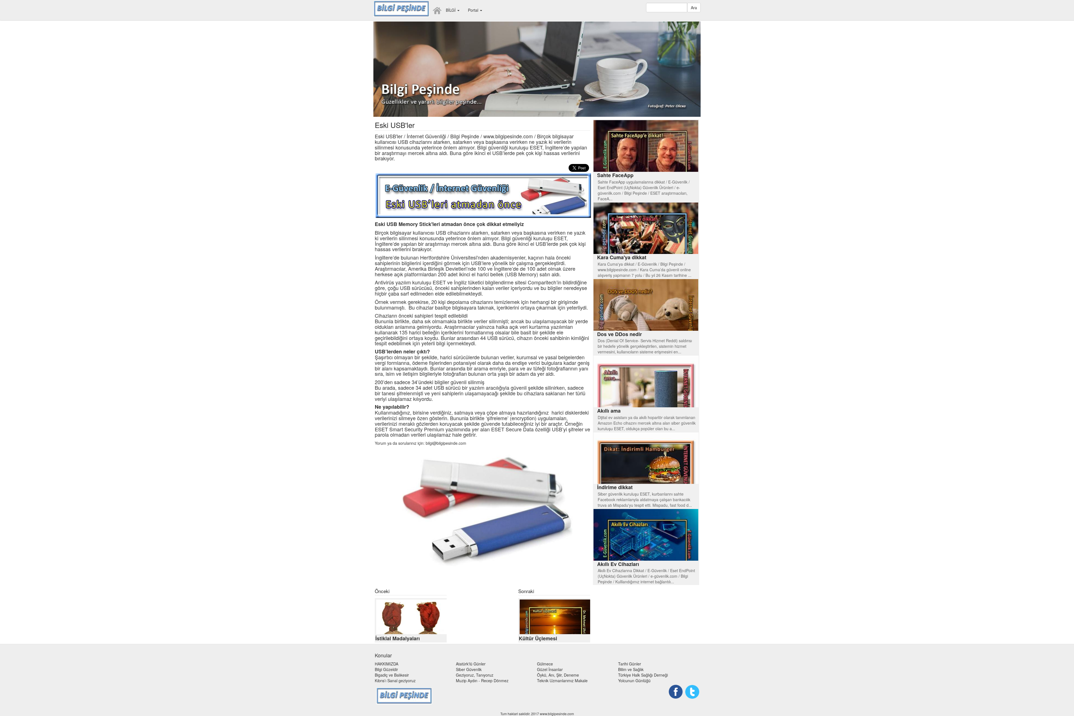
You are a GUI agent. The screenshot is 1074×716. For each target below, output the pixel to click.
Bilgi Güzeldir (386, 669)
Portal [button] (473, 10)
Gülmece (545, 664)
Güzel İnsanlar (550, 669)
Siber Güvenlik (469, 669)
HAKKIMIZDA (386, 664)
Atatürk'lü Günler (471, 664)
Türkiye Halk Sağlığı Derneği (643, 675)
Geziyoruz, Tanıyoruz (474, 675)
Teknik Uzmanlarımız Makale (562, 680)
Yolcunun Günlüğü (634, 680)
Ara (694, 7)
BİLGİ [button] (451, 10)
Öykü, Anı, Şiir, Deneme (558, 675)
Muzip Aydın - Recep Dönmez (482, 680)
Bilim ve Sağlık (631, 669)
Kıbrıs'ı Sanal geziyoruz (395, 680)
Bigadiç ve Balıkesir (392, 675)
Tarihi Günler (629, 664)
